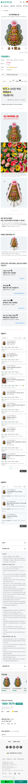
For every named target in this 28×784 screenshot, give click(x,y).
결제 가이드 (12, 719)
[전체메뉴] (2, 6)
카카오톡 (16, 711)
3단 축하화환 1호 (5, 688)
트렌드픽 (12, 6)
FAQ (2, 711)
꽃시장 (19, 6)
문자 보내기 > (22, 308)
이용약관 (14, 759)
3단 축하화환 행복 (17, 688)
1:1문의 (7, 711)
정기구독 (25, 6)
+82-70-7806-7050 (6, 721)
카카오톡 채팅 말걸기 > (19, 293)
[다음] (25, 48)
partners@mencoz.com (12, 767)
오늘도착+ (6, 6)
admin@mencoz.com (9, 766)
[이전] (2, 48)
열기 (14, 779)
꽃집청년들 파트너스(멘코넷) (15, 753)
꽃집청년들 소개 (9, 759)
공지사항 (3, 759)
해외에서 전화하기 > (20, 323)
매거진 (9, 741)
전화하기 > (22, 278)
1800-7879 (8, 703)
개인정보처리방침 (20, 759)
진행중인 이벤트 (16, 741)
